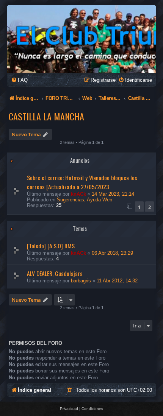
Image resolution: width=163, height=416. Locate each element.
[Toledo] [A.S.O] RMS (51, 245)
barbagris (81, 281)
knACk (78, 194)
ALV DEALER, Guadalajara (55, 273)
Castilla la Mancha (46, 116)
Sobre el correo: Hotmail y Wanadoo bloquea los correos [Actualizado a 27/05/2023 (82, 182)
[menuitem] (19, 80)
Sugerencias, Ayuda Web (84, 200)
